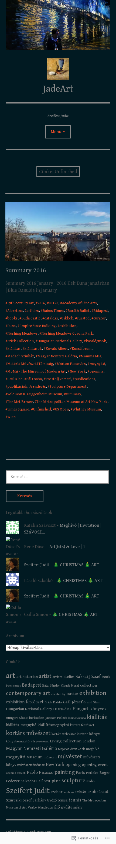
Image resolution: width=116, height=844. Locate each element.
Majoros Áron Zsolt (71, 749)
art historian (27, 676)
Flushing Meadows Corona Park (67, 333)
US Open (62, 409)
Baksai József (88, 676)
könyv (94, 733)
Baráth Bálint (78, 311)
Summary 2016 (25, 270)
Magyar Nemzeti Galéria (57, 356)
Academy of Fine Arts (79, 303)
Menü (56, 131)
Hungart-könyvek (90, 709)
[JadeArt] (58, 25)
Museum (34, 757)
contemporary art (28, 693)
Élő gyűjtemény (68, 807)
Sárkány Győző (45, 800)
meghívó (93, 749)
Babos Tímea (53, 311)
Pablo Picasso (40, 772)
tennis (75, 800)
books (12, 318)
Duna (11, 326)
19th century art (20, 303)
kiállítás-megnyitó (21, 725)
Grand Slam (91, 702)
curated (83, 318)
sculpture (73, 780)
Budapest (31, 685)
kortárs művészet (28, 733)
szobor (57, 792)
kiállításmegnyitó (53, 725)
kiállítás (14, 349)
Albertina (15, 311)
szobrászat (97, 791)
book (106, 676)
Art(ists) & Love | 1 (67, 546)
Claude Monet (70, 685)
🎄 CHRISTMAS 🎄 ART (76, 565)
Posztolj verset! (58, 379)
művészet (70, 756)
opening (96, 371)
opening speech (16, 773)
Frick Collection (20, 341)
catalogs (51, 318)
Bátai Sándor (51, 685)
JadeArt (58, 88)
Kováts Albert (57, 349)
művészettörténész (31, 765)
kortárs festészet (82, 725)
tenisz (63, 800)
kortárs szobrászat (64, 734)
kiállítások (33, 349)
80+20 (53, 303)
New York (78, 371)
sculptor (52, 781)
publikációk (17, 386)
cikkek (67, 318)
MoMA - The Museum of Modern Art (36, 371)
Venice (32, 807)
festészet (35, 702)
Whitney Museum (87, 409)
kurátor (82, 734)
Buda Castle (30, 318)
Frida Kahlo (53, 702)
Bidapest (100, 311)
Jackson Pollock (56, 718)
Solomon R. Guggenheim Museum (34, 394)
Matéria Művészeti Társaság (30, 364)
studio (90, 781)
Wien (11, 417)
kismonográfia (77, 718)
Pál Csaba (34, 379)
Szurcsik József (19, 800)
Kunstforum (81, 349)
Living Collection (65, 741)
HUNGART (62, 709)
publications (84, 379)
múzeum (50, 757)
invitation (36, 718)
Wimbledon (45, 807)
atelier (69, 677)
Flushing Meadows (22, 333)
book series (13, 685)
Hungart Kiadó (17, 718)
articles (32, 311)
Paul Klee (14, 379)
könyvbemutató (18, 741)
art (10, 675)
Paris (80, 772)
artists (58, 677)
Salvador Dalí (32, 781)
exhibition (67, 326)
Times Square (18, 409)
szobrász (80, 792)
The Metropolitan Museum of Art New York (71, 402)
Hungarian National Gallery (59, 341)
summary (73, 394)
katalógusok (96, 341)
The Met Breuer (20, 402)
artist (45, 676)
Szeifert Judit (36, 565)
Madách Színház (20, 356)
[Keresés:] (57, 476)
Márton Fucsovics (71, 364)
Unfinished (42, 409)
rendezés (38, 386)
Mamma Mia (91, 356)
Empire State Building (37, 326)
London (89, 741)
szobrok (69, 792)
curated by (58, 694)
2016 (41, 303)
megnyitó (97, 364)
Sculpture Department (68, 386)
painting (64, 772)
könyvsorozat (40, 741)
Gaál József (72, 702)
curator (99, 318)
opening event (95, 764)
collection (88, 685)
